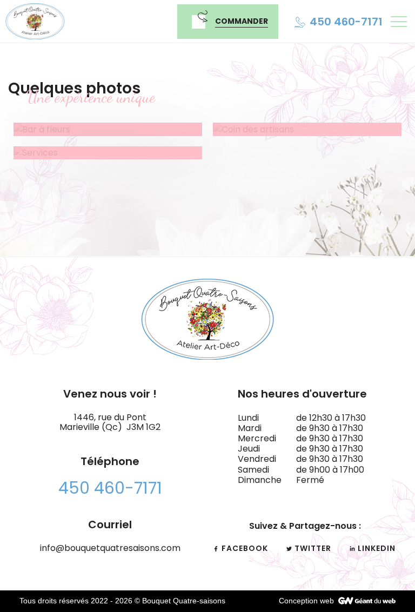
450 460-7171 (110, 488)
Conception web (306, 600)
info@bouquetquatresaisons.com (110, 548)
